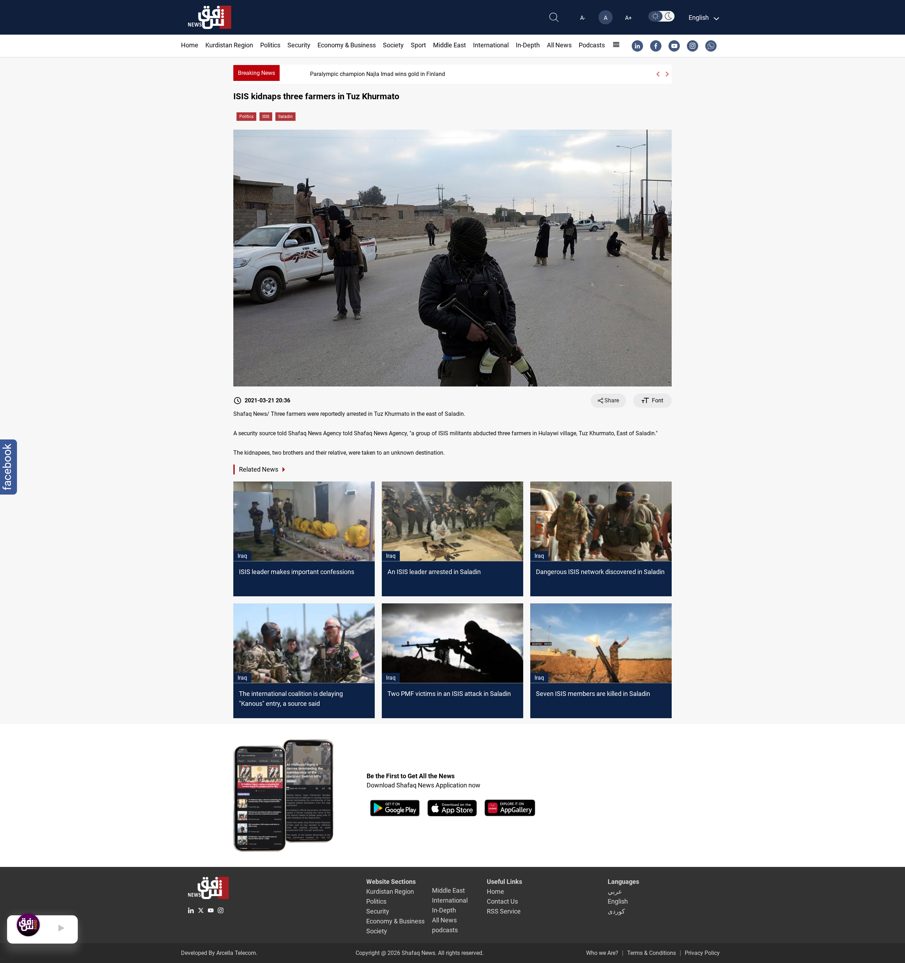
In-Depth (528, 45)
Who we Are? (602, 953)
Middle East (449, 45)
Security (298, 45)
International (491, 45)
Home (189, 45)
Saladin (285, 116)
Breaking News (256, 73)
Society (393, 45)
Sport (418, 45)
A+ (628, 17)
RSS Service (504, 911)
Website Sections (391, 881)
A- (582, 17)
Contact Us (502, 901)
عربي (615, 891)
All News (559, 45)
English (618, 901)
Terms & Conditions (651, 953)
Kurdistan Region (229, 45)
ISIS (265, 116)
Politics (270, 45)
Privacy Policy (702, 953)
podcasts (592, 45)
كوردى (616, 911)
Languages (623, 881)
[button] (657, 74)
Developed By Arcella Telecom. (219, 953)
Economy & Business (346, 45)
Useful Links (504, 881)
